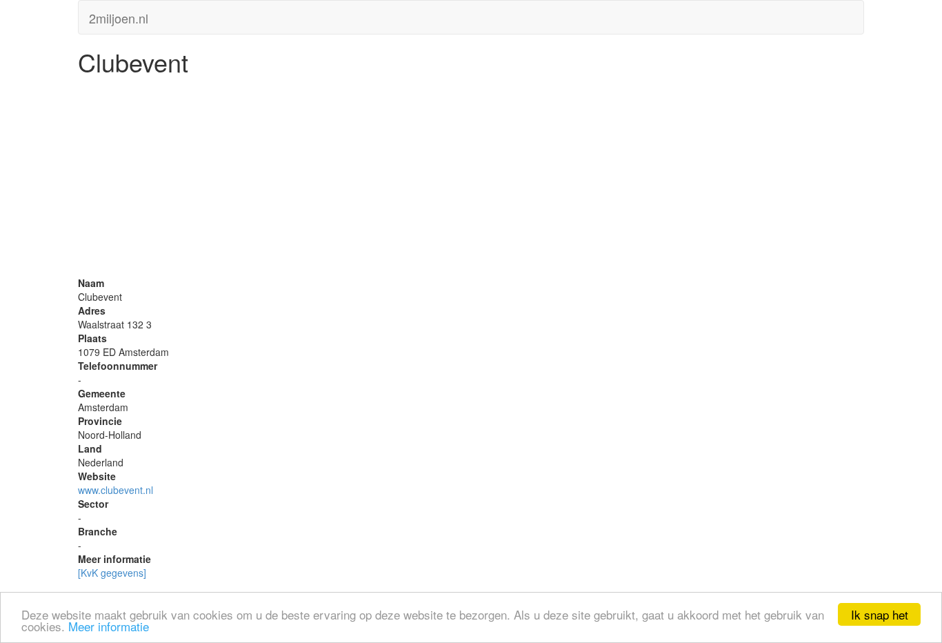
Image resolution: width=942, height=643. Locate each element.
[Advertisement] (471, 179)
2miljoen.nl (118, 15)
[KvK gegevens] (112, 573)
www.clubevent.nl (115, 490)
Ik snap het (879, 614)
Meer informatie (108, 626)
